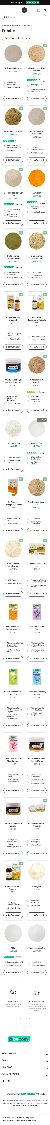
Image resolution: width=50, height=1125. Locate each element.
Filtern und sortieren (18, 38)
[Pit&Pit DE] (24, 10)
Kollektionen (16, 26)
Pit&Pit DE (21, 1118)
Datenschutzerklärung (28, 1120)
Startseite (5, 26)
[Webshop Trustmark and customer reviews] (24, 1043)
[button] (45, 10)
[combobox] (24, 17)
